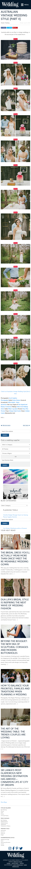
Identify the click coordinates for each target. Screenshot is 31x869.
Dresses (2, 811)
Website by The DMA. (17, 861)
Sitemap (2, 845)
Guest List (20, 515)
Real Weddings (4, 809)
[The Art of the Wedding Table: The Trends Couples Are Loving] (15, 717)
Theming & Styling (4, 815)
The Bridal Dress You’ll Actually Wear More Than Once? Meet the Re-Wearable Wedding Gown (15, 558)
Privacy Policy (15, 863)
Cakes (2, 812)
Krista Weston (16, 400)
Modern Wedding (15, 855)
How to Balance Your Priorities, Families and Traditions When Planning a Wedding (15, 690)
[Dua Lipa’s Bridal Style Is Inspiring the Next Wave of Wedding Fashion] (15, 588)
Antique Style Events (15, 411)
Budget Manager (13, 515)
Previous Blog (6, 425)
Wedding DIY (3, 824)
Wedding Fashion (4, 821)
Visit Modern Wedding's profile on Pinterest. (15, 528)
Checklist (5, 515)
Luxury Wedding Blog (18, 865)
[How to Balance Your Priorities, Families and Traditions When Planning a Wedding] (15, 676)
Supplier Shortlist (12, 517)
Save (16, 39)
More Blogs (4, 802)
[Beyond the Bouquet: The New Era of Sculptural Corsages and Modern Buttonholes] (15, 632)
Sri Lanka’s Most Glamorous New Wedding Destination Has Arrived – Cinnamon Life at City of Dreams (14, 777)
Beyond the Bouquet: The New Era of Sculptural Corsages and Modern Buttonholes (14, 647)
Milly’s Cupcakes (12, 409)
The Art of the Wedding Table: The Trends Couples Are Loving (13, 733)
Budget (2, 834)
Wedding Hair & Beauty (5, 826)
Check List (3, 833)
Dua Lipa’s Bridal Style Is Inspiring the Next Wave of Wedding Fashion (15, 604)
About (2, 840)
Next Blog (26, 425)
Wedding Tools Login (5, 839)
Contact (2, 843)
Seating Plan (3, 830)
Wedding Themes (4, 823)
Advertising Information (5, 842)
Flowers (2, 814)
